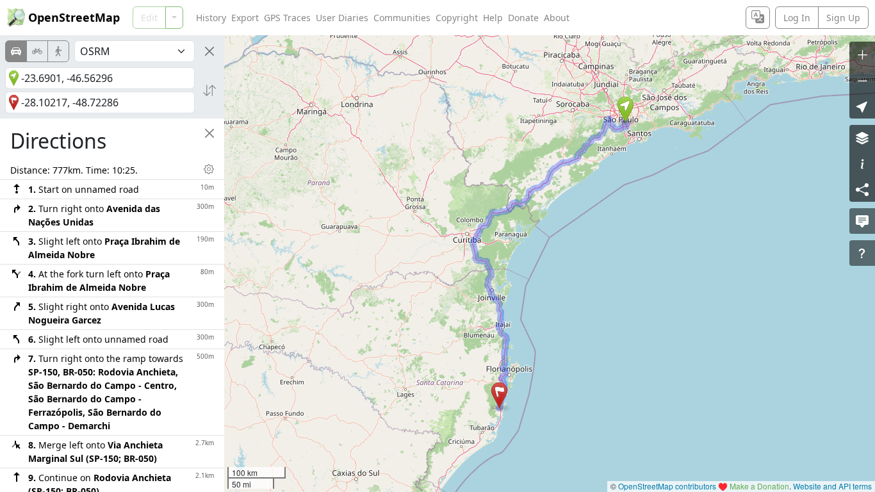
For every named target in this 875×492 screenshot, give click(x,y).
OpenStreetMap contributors (667, 485)
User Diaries (342, 18)
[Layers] (862, 138)
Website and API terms (832, 485)
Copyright (457, 18)
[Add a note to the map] (862, 221)
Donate (523, 18)
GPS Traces (287, 18)
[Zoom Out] (862, 80)
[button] (625, 109)
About (556, 18)
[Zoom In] (862, 54)
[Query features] (862, 253)
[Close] (209, 51)
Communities (401, 18)
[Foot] (58, 51)
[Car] (16, 51)
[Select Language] (758, 17)
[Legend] (862, 163)
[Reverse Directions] (209, 90)
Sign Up (843, 18)
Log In (796, 18)
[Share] (862, 189)
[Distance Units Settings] (209, 169)
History (211, 18)
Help (493, 18)
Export (245, 18)
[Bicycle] (37, 51)
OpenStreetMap (74, 17)
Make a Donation (759, 485)
